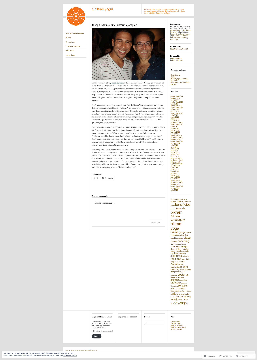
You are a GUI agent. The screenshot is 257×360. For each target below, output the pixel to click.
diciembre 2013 (176, 158)
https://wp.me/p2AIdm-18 (179, 49)
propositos (183, 280)
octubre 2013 (175, 162)
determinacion (183, 249)
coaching (183, 241)
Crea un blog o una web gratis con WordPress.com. (81, 350)
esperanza (182, 253)
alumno (178, 199)
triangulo (181, 299)
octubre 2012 (175, 184)
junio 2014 (174, 147)
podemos (177, 272)
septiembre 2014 (177, 141)
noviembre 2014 (177, 138)
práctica (175, 282)
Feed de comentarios (178, 327)
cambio (174, 238)
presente (174, 277)
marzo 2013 (175, 175)
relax (183, 288)
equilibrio (174, 253)
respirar (182, 291)
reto (186, 291)
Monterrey (175, 269)
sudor (187, 294)
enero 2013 (175, 179)
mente (184, 266)
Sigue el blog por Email (102, 316)
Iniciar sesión (175, 324)
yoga (176, 40)
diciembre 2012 (176, 181)
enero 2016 (175, 121)
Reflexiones (70, 51)
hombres (178, 262)
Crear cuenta (175, 322)
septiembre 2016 (177, 113)
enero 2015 (175, 134)
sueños (173, 297)
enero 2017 (175, 111)
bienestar (180, 208)
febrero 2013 (175, 177)
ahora (173, 199)
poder (183, 272)
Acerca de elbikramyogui (75, 33)
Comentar (155, 222)
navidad (188, 269)
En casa (174, 84)
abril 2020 (174, 100)
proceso (181, 277)
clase (187, 237)
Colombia (175, 244)
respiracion (175, 291)
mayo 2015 (175, 128)
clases (174, 241)
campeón (178, 36)
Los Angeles (178, 262)
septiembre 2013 (177, 164)
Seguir (96, 336)
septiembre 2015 (177, 124)
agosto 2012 (175, 188)
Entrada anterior (176, 58)
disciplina (179, 251)
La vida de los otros (73, 46)
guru (183, 259)
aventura (184, 202)
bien (172, 209)
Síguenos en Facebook (127, 316)
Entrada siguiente (176, 60)
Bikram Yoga (70, 42)
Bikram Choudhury (177, 34)
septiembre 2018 (177, 102)
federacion (186, 256)
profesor (175, 279)
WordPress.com (176, 329)
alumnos (184, 199)
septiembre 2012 (177, 186)
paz (172, 272)
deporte (174, 249)
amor (178, 201)
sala (189, 291)
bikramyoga (178, 232)
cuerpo (184, 246)
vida (171, 40)
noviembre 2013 (177, 160)
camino (180, 238)
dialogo (173, 251)
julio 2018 (174, 104)
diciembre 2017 (176, 106)
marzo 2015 (175, 130)
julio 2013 (174, 168)
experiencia (176, 255)
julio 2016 (174, 115)
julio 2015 (174, 126)
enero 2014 (175, 156)
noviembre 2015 (177, 123)
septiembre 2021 (177, 96)
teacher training (182, 38)
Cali (186, 235)
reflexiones (175, 288)
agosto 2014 (175, 143)
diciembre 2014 (176, 136)
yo (179, 304)
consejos (175, 246)
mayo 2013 (175, 171)
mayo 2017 (175, 110)
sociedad (181, 294)
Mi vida (68, 38)
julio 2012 (174, 190)
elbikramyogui (102, 8)
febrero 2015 (175, 132)
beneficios (182, 204)
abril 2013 (174, 173)
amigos (173, 202)
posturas (183, 274)
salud (174, 293)
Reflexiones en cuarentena (180, 82)
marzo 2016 (175, 119)
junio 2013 (174, 169)
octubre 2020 (175, 98)
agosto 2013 (175, 166)
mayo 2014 (175, 149)
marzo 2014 (175, 153)
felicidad (176, 258)
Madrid (181, 264)
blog (182, 235)
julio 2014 (174, 145)
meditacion (175, 267)
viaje (186, 299)
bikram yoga (176, 226)
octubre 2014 (175, 139)
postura (174, 275)
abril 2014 (174, 151)
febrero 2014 (175, 154)
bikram (176, 212)
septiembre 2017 (177, 108)
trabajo (174, 299)
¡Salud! (173, 77)
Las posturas (70, 55)
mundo (182, 269)
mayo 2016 (175, 117)
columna (182, 244)
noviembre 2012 (177, 183)
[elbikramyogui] (76, 26)
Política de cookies (70, 356)
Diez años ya (175, 75)
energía (186, 251)
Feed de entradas (177, 325)
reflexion (183, 285)
